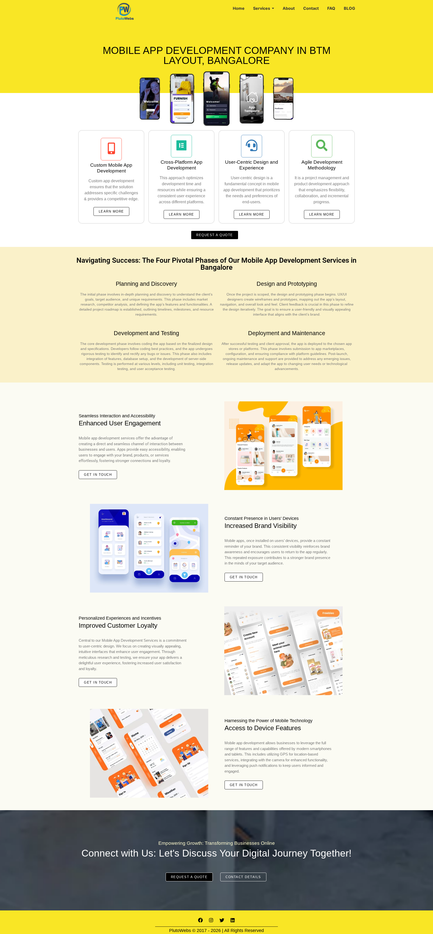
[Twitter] (222, 920)
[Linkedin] (233, 920)
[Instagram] (211, 920)
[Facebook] (200, 920)
